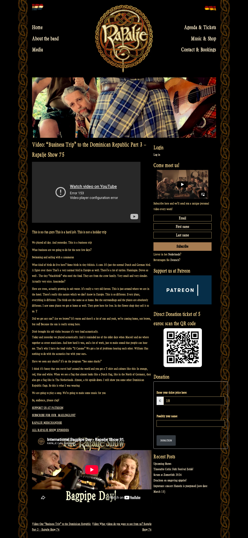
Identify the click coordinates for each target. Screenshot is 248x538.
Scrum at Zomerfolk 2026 (167, 475)
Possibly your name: (167, 416)
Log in (156, 155)
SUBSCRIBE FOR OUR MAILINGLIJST (54, 415)
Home (37, 27)
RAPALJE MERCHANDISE (47, 423)
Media (37, 50)
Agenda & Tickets (200, 27)
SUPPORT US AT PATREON (47, 408)
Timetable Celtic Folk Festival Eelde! (173, 469)
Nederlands (174, 254)
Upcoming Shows (162, 464)
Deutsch (174, 260)
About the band (45, 38)
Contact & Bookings (198, 50)
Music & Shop (203, 38)
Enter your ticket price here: (172, 392)
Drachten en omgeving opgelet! (169, 480)
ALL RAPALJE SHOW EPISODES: (50, 430)
